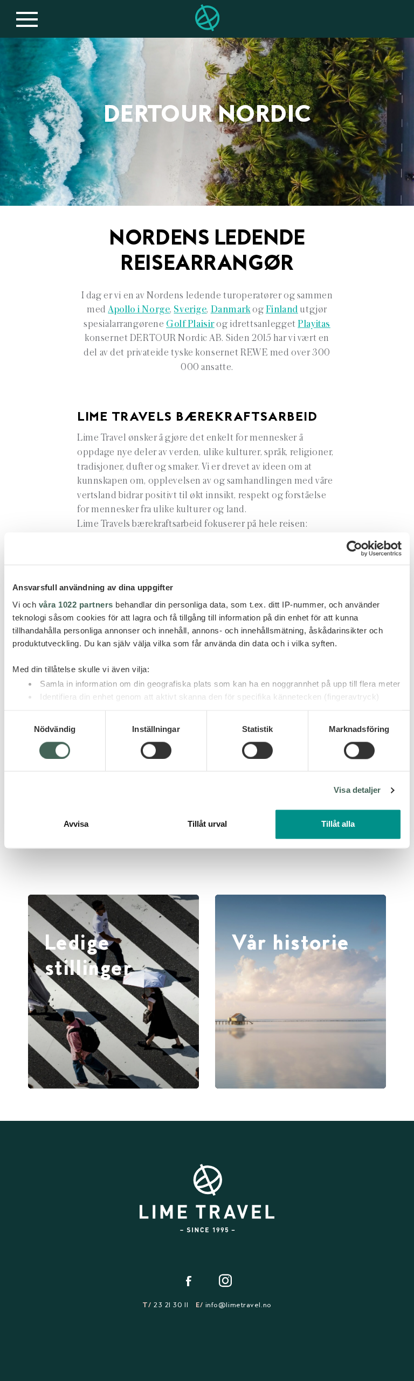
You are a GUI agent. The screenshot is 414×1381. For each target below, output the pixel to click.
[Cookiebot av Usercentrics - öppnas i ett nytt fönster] (354, 548)
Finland (282, 309)
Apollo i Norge (139, 309)
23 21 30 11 (170, 1305)
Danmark (231, 309)
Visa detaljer (357, 789)
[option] (207, 122)
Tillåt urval (207, 824)
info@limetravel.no (238, 1305)
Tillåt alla (338, 824)
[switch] (156, 750)
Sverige (190, 309)
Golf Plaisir (190, 324)
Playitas (314, 324)
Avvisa (76, 824)
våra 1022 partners (76, 604)
